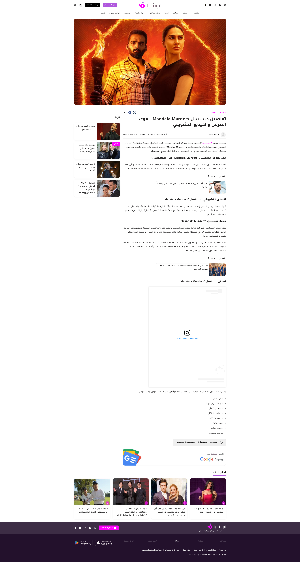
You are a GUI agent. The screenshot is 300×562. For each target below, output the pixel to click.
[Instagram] (215, 5)
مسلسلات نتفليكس (185, 442)
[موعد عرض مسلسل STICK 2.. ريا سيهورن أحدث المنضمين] (92, 491)
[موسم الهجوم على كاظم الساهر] (108, 131)
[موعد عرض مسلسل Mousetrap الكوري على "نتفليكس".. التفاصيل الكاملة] (131, 491)
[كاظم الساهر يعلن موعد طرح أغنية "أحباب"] (108, 169)
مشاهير (213, 112)
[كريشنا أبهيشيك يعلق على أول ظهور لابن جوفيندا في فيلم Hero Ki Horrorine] (169, 491)
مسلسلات (203, 442)
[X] (225, 5)
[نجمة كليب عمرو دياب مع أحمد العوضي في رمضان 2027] (208, 491)
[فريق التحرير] (223, 135)
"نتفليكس (207, 143)
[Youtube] (210, 5)
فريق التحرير (214, 135)
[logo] (150, 5)
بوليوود (213, 442)
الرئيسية (223, 112)
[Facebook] (220, 5)
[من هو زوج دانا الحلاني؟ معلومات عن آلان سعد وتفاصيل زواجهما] (108, 188)
